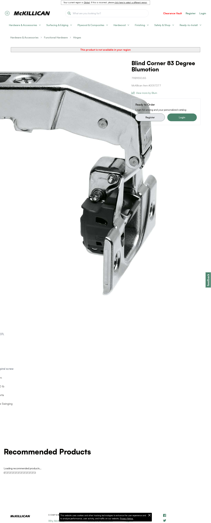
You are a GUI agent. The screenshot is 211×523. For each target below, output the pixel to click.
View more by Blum (146, 92)
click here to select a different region (130, 2)
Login (202, 13)
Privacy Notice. (126, 518)
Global (87, 2)
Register (150, 117)
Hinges (77, 37)
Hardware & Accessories (24, 37)
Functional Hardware (56, 37)
